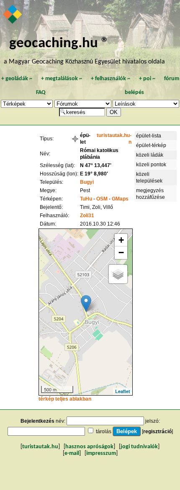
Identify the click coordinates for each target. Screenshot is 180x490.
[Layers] (118, 274)
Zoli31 (87, 215)
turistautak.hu (40, 446)
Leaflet (122, 391)
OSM (102, 199)
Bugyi (87, 182)
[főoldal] (13, 15)
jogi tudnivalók (139, 446)
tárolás (103, 431)
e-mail (71, 453)
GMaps (120, 199)
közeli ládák (149, 155)
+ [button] (121, 240)
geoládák (16, 78)
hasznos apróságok (89, 446)
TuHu (86, 199)
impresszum (101, 453)
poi (147, 78)
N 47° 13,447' (95, 165)
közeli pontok (151, 165)
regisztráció (157, 431)
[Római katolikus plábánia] (86, 303)
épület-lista (148, 136)
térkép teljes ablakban (65, 399)
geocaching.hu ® (59, 43)
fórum (171, 78)
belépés (134, 92)
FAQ (41, 92)
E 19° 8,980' (94, 174)
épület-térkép (151, 145)
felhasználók (110, 78)
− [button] (121, 252)
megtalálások (61, 78)
